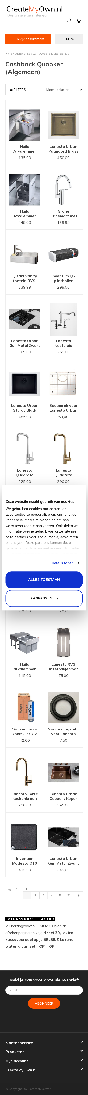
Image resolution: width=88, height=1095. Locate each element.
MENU (70, 39)
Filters (19, 90)
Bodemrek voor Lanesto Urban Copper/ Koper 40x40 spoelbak (63, 408)
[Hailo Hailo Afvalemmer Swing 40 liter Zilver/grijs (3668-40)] (24, 120)
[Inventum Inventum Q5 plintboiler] (63, 250)
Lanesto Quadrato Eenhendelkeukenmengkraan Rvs (24, 473)
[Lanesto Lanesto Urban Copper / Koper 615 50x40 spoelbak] (63, 768)
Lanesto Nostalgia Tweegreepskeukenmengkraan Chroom (63, 343)
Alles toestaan (44, 580)
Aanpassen (41, 598)
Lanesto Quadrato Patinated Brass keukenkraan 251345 (63, 473)
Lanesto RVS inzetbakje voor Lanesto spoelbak (63, 667)
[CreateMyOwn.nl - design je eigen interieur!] (34, 11)
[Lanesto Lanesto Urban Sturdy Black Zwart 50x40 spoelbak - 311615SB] (24, 380)
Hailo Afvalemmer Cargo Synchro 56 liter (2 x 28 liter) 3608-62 (24, 214)
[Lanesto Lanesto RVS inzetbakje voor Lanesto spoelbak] (63, 638)
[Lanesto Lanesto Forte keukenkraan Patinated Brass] (24, 768)
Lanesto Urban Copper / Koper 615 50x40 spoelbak (63, 796)
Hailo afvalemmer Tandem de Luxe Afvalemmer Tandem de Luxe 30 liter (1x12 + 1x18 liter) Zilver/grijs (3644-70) (24, 667)
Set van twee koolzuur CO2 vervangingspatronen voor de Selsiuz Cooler (24, 732)
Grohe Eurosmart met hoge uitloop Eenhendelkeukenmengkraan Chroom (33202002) (63, 214)
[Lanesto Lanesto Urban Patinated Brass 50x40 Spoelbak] (63, 120)
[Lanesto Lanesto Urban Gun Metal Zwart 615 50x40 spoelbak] (63, 833)
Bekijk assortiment (29, 39)
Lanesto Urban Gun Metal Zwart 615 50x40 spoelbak (63, 861)
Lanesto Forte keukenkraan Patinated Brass (25, 796)
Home (8, 53)
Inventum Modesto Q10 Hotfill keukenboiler (24, 861)
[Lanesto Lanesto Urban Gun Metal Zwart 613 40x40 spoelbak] (24, 315)
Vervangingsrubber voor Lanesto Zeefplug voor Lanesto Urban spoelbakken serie (63, 732)
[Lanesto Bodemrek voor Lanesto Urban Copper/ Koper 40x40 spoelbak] (63, 380)
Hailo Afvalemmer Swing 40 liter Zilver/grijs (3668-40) (25, 149)
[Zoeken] (68, 20)
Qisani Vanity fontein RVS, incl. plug (24, 279)
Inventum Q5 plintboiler (63, 278)
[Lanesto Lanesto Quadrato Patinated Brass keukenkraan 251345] (63, 444)
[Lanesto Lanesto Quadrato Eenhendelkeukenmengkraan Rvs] (24, 444)
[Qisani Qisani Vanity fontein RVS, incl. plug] (24, 250)
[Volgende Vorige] (78, 895)
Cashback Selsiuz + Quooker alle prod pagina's (42, 53)
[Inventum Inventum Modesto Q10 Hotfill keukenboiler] (24, 833)
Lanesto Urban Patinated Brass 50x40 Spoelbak (63, 149)
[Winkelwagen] (79, 21)
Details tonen (62, 563)
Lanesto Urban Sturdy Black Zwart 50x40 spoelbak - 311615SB (24, 408)
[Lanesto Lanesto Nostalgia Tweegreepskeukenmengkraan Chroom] (63, 315)
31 (69, 895)
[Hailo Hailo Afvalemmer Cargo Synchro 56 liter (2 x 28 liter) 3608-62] (24, 185)
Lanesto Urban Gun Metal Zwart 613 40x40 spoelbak (24, 343)
